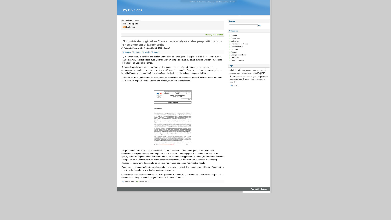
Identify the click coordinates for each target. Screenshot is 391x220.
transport (262, 80)
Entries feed (130, 27)
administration (236, 70)
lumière (240, 77)
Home (123, 20)
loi (236, 77)
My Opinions (132, 10)
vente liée (233, 82)
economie (263, 70)
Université (235, 41)
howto (242, 73)
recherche (240, 79)
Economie (234, 49)
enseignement (235, 73)
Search (232, 2)
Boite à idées (236, 38)
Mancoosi (234, 52)
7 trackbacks (144, 181)
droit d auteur (253, 70)
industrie (138, 52)
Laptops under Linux (238, 55)
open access (247, 77)
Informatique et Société (239, 44)
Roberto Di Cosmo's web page (202, 2)
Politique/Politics (237, 47)
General (167, 48)
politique (264, 76)
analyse (128, 52)
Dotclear (264, 189)
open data (256, 77)
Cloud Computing (237, 60)
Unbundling (235, 58)
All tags (130, 20)
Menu (226, 2)
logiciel (147, 52)
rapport (156, 52)
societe (249, 79)
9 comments (129, 181)
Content (219, 2)
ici (189, 81)
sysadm (256, 80)
